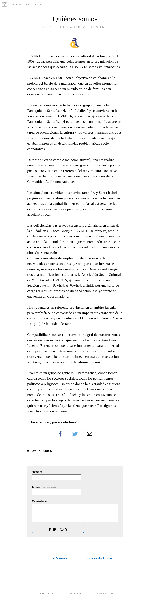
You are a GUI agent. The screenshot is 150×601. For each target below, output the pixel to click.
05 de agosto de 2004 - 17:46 (61, 26)
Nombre (37, 471)
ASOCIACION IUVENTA (26, 4)
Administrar (104, 593)
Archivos (75, 593)
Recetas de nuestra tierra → (97, 558)
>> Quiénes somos (95, 26)
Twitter (75, 433)
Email (89, 433)
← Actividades (60, 558)
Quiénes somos (75, 19)
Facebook (60, 433)
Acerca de (46, 593)
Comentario (39, 501)
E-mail (45, 486)
